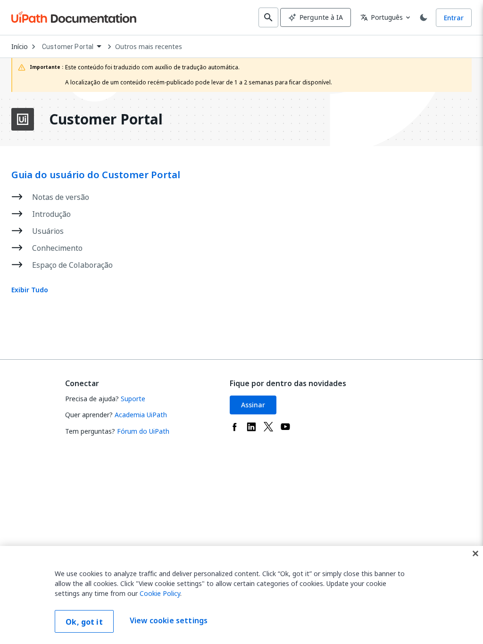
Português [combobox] (381, 17)
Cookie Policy (160, 593)
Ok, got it (84, 621)
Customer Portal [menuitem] (67, 46)
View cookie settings (169, 620)
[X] (268, 426)
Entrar (454, 18)
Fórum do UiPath (143, 431)
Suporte (133, 399)
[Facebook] (234, 426)
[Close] (475, 553)
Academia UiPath (141, 415)
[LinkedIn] (251, 426)
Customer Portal (106, 119)
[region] (241, 595)
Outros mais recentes (148, 46)
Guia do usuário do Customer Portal (95, 175)
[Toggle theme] (423, 17)
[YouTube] (285, 426)
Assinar (253, 405)
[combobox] (71, 46)
